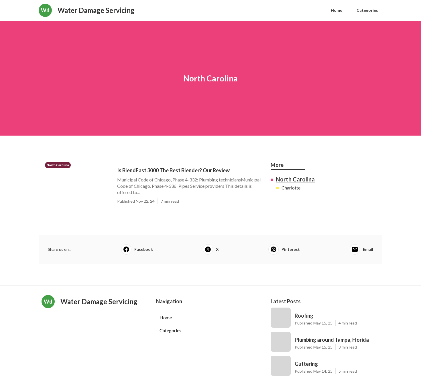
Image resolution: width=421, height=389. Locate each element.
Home (336, 10)
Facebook (143, 249)
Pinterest (291, 249)
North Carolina (295, 179)
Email (368, 249)
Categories (367, 10)
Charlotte (291, 187)
